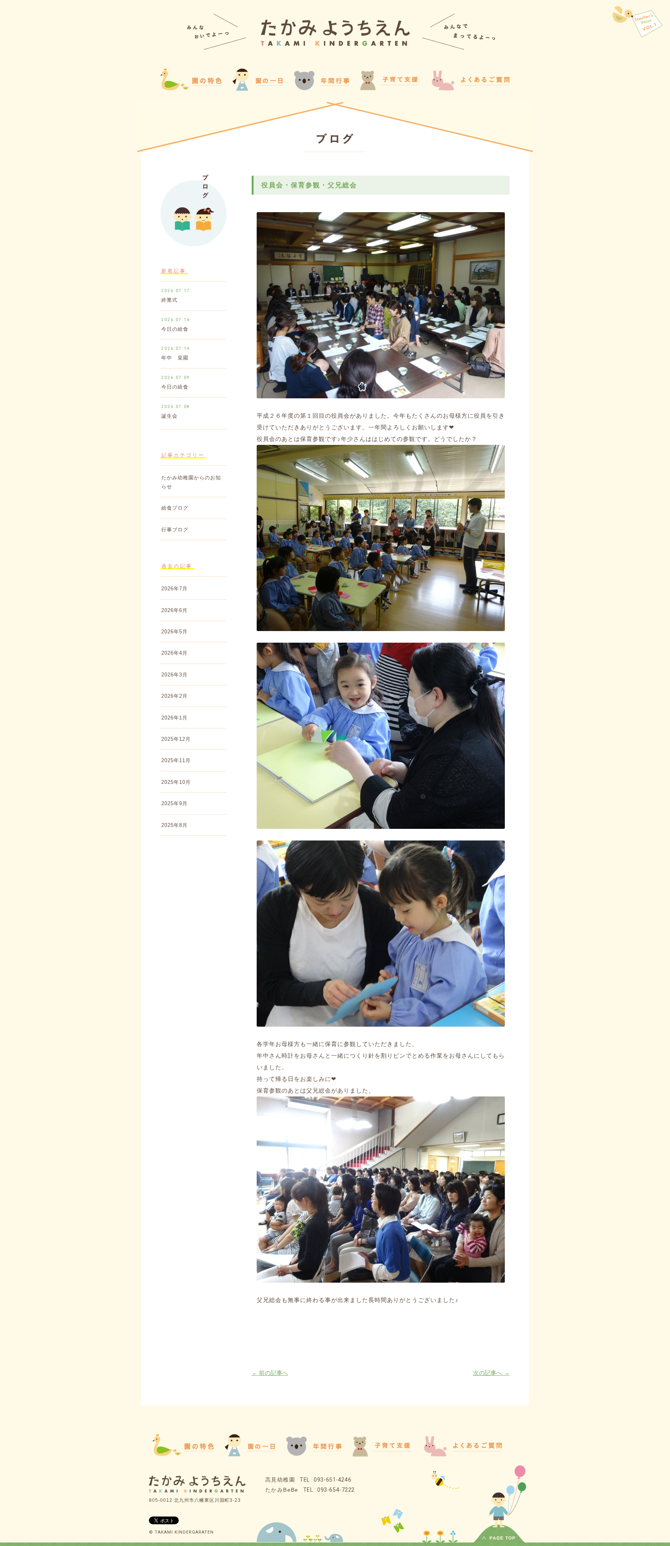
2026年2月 (174, 696)
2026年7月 (174, 588)
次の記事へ (491, 1373)
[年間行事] (314, 1454)
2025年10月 (176, 782)
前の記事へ (270, 1373)
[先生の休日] (638, 24)
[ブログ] (335, 140)
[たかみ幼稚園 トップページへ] (335, 44)
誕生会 (169, 416)
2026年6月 (174, 610)
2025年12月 (176, 739)
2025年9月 (174, 803)
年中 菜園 (174, 358)
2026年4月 (174, 653)
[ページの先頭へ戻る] (499, 1539)
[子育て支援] (381, 1454)
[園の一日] (257, 88)
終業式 (169, 300)
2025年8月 (174, 825)
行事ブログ (174, 530)
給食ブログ (174, 508)
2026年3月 (174, 675)
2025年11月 (176, 760)
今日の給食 (174, 329)
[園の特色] (183, 1454)
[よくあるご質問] (469, 88)
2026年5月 (174, 632)
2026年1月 (174, 718)
